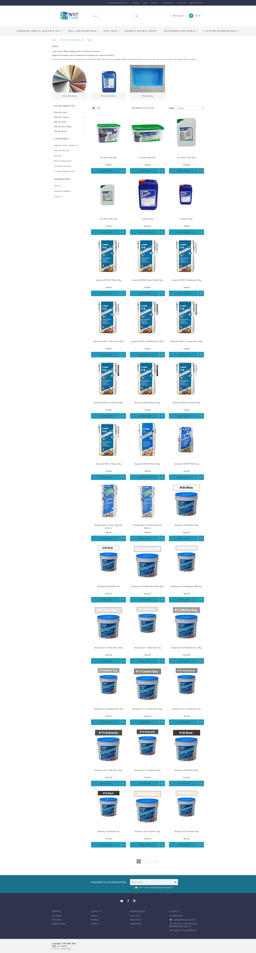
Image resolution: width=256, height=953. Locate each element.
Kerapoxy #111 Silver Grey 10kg (108, 647)
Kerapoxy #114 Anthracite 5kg (147, 770)
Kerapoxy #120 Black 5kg (108, 831)
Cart (197, 15)
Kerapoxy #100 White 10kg (186, 525)
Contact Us (181, 2)
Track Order (56, 919)
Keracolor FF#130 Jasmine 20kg (186, 402)
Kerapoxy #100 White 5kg (108, 586)
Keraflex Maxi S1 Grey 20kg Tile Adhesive (108, 526)
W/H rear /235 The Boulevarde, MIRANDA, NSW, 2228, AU (183, 925)
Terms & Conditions (156, 887)
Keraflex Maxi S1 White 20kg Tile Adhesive (147, 526)
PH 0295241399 (196, 2)
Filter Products (64, 106)
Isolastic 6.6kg (186, 218)
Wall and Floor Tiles (82, 30)
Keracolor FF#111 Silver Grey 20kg (108, 341)
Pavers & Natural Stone (141, 30)
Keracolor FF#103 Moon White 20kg (147, 280)
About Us (154, 2)
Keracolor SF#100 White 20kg (147, 463)
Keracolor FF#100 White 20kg (108, 280)
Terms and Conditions (62, 191)
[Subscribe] (175, 882)
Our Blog (94, 919)
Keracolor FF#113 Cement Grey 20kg (186, 341)
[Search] (136, 16)
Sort (171, 108)
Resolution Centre (58, 923)
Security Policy (136, 923)
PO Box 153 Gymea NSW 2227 (184, 930)
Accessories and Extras (180, 30)
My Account (178, 15)
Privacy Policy (168, 887)
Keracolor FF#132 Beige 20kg (108, 463)
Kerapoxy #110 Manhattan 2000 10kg (147, 586)
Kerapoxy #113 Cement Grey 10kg (147, 708)
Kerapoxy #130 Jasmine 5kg (186, 831)
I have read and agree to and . (155, 887)
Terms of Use (135, 915)
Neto (69, 949)
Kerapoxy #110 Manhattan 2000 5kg (186, 586)
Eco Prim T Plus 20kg (186, 157)
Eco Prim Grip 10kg (108, 157)
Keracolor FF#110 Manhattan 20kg (186, 280)
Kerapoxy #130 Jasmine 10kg (147, 831)
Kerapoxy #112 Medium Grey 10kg (186, 647)
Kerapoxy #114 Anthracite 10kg (108, 770)
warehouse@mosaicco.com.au (183, 919)
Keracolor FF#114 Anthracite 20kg (108, 402)
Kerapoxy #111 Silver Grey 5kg (147, 647)
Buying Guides (167, 2)
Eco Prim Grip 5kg (147, 157)
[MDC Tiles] (69, 15)
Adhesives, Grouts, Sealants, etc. (38, 30)
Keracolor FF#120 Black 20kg (147, 402)
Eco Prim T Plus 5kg (108, 218)
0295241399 (177, 915)
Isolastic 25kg (147, 218)
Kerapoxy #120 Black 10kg (186, 770)
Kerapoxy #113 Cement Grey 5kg (186, 708)
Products (136, 2)
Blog (145, 2)
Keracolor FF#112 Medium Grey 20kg (147, 341)
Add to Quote (106, 171)
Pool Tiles (111, 30)
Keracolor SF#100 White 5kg (186, 463)
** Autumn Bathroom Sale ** (117, 2)
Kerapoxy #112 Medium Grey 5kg (108, 708)
